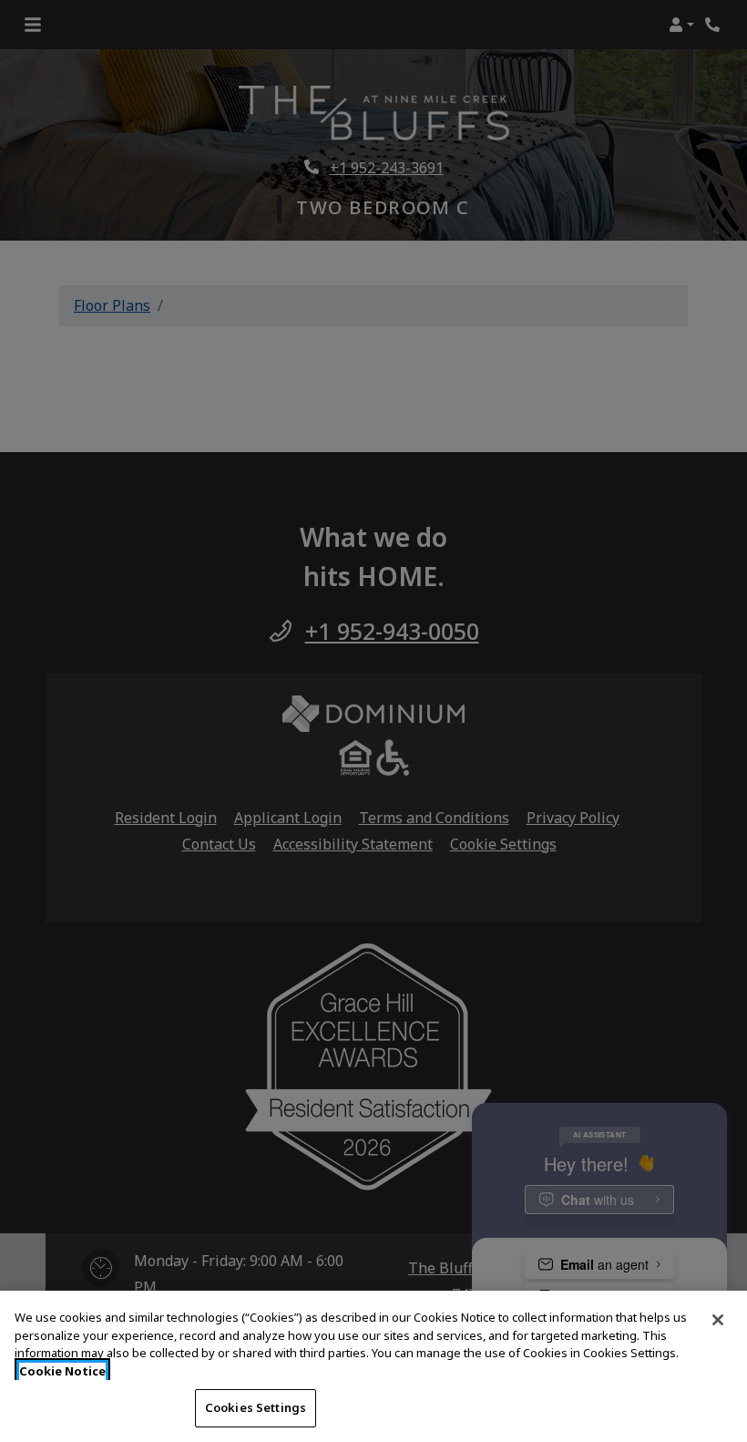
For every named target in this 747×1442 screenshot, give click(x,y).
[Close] (718, 1320)
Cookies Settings (255, 1407)
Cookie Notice (62, 1371)
